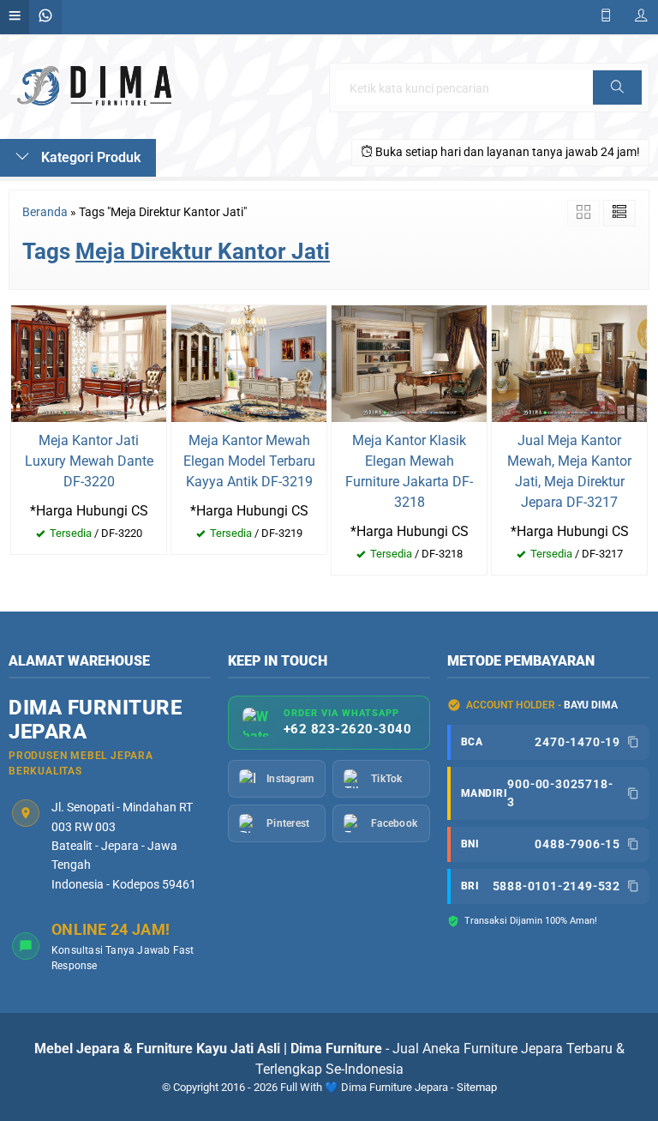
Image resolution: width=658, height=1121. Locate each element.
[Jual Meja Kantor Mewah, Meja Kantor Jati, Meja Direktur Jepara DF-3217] (569, 362)
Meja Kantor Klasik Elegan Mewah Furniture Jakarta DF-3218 (409, 471)
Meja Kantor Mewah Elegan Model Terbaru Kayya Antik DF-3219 (249, 461)
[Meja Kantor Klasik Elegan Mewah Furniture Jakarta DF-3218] (409, 362)
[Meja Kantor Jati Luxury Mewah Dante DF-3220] (88, 362)
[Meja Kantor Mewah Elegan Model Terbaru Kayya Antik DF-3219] (248, 362)
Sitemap (477, 1087)
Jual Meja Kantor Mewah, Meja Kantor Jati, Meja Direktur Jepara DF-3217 (569, 471)
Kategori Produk (89, 157)
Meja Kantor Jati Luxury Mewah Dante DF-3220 (89, 461)
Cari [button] (617, 104)
